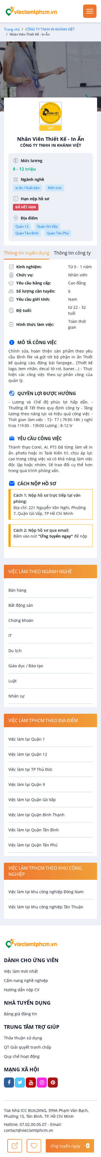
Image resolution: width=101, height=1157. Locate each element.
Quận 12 (22, 226)
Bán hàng (17, 590)
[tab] (26, 253)
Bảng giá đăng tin (20, 1013)
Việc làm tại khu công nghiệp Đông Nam (46, 891)
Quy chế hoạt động (22, 1056)
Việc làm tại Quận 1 (26, 739)
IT (10, 635)
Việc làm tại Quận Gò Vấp (32, 799)
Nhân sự (16, 696)
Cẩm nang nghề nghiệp (26, 980)
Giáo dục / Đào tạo (25, 665)
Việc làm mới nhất (21, 971)
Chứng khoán (20, 620)
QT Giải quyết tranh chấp (27, 1047)
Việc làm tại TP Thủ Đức (30, 769)
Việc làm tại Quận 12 (27, 754)
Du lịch (15, 650)
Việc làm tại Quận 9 (26, 784)
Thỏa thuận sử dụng (23, 1038)
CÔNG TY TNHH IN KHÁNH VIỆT (50, 29)
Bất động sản (20, 605)
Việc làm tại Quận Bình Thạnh (36, 814)
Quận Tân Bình (26, 233)
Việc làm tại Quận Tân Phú (33, 845)
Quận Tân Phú (58, 233)
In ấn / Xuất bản (27, 187)
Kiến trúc (55, 187)
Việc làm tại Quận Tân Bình (33, 829)
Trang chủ (12, 29)
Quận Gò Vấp (47, 226)
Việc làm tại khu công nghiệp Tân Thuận (45, 906)
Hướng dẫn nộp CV (21, 989)
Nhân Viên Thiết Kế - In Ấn (50, 142)
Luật (12, 681)
